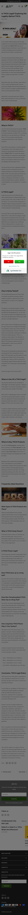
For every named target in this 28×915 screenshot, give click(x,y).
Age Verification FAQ (14, 266)
